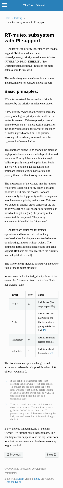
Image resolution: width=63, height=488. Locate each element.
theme (36, 478)
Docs (7, 18)
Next (50, 454)
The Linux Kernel (33, 5)
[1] (44, 329)
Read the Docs (13, 481)
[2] (51, 352)
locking (18, 18)
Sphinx (20, 478)
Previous (15, 454)
